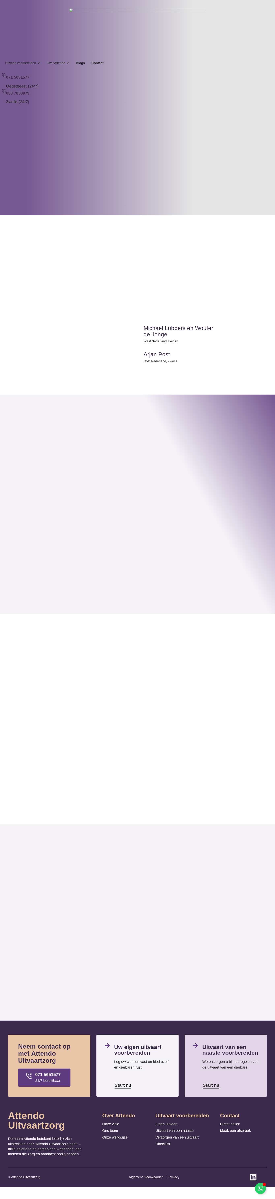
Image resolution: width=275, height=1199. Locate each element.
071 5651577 (17, 77)
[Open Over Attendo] (67, 63)
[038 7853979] (4, 91)
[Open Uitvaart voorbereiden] (38, 63)
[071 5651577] (4, 75)
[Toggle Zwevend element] (260, 1188)
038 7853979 (17, 93)
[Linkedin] (253, 1177)
